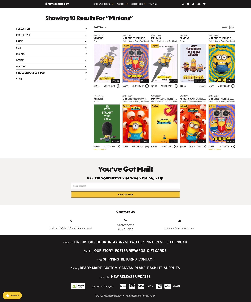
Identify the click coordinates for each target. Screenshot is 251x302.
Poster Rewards (130, 250)
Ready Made (91, 267)
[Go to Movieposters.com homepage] (57, 3)
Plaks (140, 267)
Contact (146, 259)
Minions (98, 38)
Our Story (103, 250)
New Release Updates (131, 276)
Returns (129, 259)
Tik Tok (80, 242)
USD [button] (199, 4)
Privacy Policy (148, 295)
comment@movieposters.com (179, 227)
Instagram (118, 242)
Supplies (172, 267)
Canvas (126, 267)
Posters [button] (120, 4)
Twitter (136, 242)
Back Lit (154, 267)
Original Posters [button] (102, 4)
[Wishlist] (188, 3)
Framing (153, 4)
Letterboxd (176, 242)
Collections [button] (137, 4)
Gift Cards (157, 250)
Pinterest (155, 242)
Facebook (97, 242)
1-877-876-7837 (125, 225)
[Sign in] (193, 3)
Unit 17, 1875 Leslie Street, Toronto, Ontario (71, 227)
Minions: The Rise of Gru (137, 38)
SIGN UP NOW (125, 194)
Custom (111, 267)
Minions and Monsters (136, 98)
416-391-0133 (125, 229)
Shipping (111, 259)
